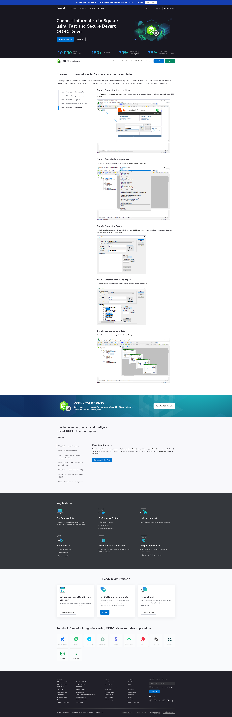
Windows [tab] (60, 437)
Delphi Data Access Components (85, 695)
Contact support (148, 612)
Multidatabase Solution (63, 682)
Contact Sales (169, 8)
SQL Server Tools (62, 684)
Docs (143, 61)
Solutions (82, 8)
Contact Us (131, 689)
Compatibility (135, 61)
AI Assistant (60, 695)
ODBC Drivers (80, 687)
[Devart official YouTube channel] (168, 700)
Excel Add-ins (80, 692)
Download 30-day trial (164, 406)
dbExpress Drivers (81, 697)
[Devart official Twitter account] (159, 700)
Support (149, 61)
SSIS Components (81, 689)
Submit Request (109, 682)
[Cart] (151, 8)
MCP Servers (79, 702)
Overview (116, 61)
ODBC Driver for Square (70, 61)
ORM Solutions (80, 684)
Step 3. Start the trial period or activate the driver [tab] (70, 456)
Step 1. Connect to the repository (73, 92)
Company (101, 8)
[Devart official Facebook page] (155, 700)
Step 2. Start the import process (73, 96)
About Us (130, 682)
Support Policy (109, 700)
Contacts (130, 687)
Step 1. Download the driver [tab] (69, 446)
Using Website (109, 695)
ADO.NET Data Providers (83, 682)
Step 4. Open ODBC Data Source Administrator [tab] (70, 463)
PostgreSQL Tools (62, 692)
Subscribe (154, 691)
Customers (131, 695)
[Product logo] (58, 61)
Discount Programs (110, 692)
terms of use (160, 687)
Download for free (68, 612)
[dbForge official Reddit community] (150, 700)
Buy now (80, 39)
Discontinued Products (63, 702)
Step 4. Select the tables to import (74, 104)
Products (73, 8)
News (129, 684)
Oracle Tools (60, 689)
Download (159, 61)
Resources (92, 8)
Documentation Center (111, 687)
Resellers (130, 700)
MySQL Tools (60, 687)
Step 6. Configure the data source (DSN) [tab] (70, 475)
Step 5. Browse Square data (71, 108)
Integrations (125, 61)
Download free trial (65, 39)
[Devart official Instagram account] (172, 700)
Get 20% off (151, 2)
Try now (104, 612)
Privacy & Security (88, 712)
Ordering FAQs (109, 689)
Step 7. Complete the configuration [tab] (71, 482)
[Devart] (63, 8)
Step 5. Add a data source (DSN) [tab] (70, 470)
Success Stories (132, 692)
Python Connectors (81, 700)
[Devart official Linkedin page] (163, 700)
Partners (130, 697)
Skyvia (58, 700)
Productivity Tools (62, 697)
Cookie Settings (109, 697)
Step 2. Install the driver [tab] (67, 451)
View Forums (108, 684)
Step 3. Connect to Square (70, 100)
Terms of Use (99, 712)
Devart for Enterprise (133, 702)
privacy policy (171, 687)
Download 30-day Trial (102, 460)
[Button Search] (147, 8)
